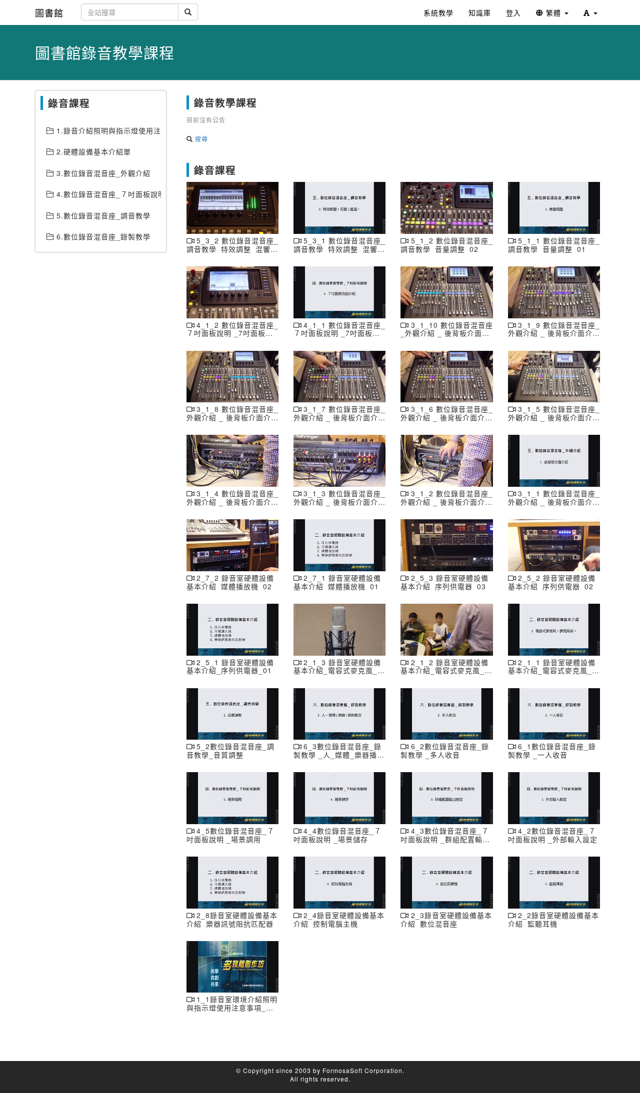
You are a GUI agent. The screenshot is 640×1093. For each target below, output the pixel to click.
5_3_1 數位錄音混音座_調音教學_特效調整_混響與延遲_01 (340, 248)
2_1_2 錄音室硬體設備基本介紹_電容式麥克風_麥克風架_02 (446, 670)
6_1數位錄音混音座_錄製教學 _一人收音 (552, 750)
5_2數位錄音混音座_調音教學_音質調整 (230, 750)
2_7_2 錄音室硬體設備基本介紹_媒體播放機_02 (230, 582)
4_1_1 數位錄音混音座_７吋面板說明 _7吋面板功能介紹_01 (340, 333)
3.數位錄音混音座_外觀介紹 (102, 173)
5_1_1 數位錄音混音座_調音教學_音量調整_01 (554, 244)
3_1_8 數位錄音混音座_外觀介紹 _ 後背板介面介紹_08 (232, 417)
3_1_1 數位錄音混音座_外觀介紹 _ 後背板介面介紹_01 (554, 501)
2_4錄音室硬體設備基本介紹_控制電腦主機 (339, 919)
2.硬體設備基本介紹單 (92, 151)
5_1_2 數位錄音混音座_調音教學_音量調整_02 (446, 244)
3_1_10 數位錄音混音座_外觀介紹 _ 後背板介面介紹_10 (446, 333)
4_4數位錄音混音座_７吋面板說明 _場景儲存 (338, 835)
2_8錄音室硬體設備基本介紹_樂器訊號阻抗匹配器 (232, 919)
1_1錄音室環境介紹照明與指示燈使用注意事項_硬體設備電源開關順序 (232, 1007)
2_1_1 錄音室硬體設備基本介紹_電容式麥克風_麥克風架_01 (554, 670)
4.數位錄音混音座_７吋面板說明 (107, 194)
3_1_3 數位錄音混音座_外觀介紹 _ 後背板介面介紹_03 (340, 501)
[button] (590, 12)
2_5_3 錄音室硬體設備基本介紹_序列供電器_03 (444, 582)
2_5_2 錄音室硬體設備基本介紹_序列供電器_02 (552, 582)
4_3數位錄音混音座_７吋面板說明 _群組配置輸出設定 (445, 839)
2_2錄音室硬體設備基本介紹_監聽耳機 (553, 919)
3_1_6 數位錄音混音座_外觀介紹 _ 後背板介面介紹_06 (446, 417)
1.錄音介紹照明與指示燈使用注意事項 (107, 130)
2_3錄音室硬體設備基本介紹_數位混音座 (446, 919)
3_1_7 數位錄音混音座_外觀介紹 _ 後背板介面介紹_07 (340, 417)
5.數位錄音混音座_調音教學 (102, 215)
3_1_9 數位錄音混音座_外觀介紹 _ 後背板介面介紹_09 (554, 333)
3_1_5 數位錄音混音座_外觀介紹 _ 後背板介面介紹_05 (554, 417)
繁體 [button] (554, 12)
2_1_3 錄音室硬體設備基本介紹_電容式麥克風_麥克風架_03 (339, 670)
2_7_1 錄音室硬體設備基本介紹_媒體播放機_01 (337, 582)
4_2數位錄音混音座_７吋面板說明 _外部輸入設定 (553, 835)
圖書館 (49, 12)
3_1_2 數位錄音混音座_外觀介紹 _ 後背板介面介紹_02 (446, 501)
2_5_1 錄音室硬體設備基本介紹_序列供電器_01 (230, 666)
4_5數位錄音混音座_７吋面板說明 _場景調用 (230, 835)
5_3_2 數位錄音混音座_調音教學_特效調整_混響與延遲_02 (232, 248)
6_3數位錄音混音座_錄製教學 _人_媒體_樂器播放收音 (339, 754)
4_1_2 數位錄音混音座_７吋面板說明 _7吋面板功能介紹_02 (232, 333)
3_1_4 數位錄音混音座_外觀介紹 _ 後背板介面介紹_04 (232, 501)
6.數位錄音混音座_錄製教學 (102, 236)
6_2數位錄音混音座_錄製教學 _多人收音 (444, 750)
